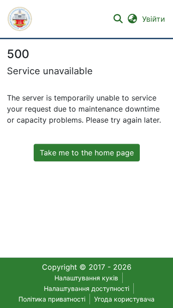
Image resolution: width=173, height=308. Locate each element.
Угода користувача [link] (124, 299)
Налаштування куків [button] (86, 278)
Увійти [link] (154, 19)
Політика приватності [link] (51, 299)
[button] (20, 19)
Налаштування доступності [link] (86, 288)
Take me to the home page (87, 152)
